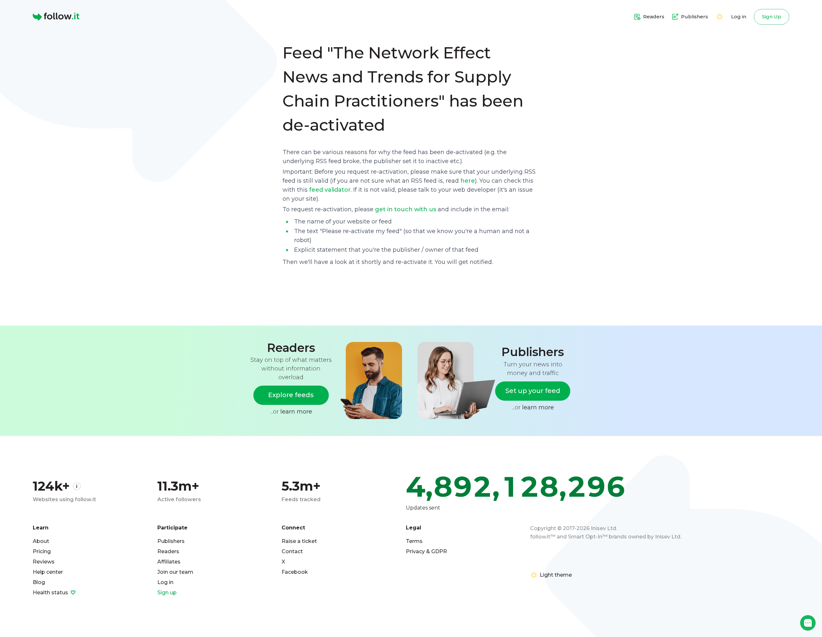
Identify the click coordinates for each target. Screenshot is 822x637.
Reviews (44, 562)
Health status (51, 592)
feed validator (330, 189)
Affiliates (168, 562)
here (467, 180)
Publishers (171, 541)
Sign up (167, 592)
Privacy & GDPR (426, 551)
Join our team (175, 572)
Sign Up (771, 16)
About (41, 541)
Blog (39, 582)
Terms (414, 541)
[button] (808, 623)
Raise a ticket (299, 541)
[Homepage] (56, 17)
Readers (168, 551)
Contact (292, 551)
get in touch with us (405, 209)
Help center (48, 572)
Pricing (42, 551)
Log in (738, 16)
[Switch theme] (719, 17)
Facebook (295, 572)
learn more (296, 411)
